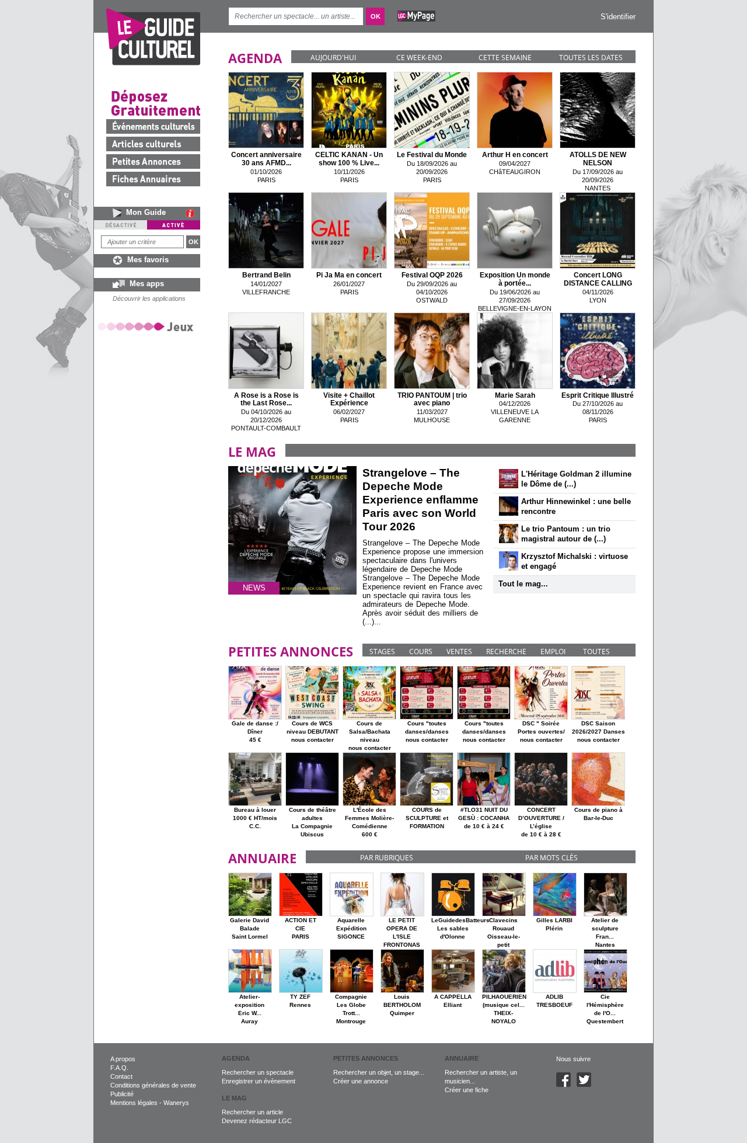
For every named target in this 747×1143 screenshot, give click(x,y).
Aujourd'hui (333, 57)
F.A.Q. (119, 1067)
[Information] (193, 213)
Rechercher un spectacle (258, 1072)
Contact (121, 1076)
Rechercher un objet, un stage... (378, 1072)
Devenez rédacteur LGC (257, 1120)
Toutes (596, 651)
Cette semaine (505, 57)
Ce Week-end (419, 57)
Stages (382, 651)
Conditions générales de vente (153, 1085)
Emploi (553, 651)
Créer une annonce (360, 1081)
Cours (420, 651)
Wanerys (176, 1102)
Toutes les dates (591, 57)
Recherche (506, 651)
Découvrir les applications (149, 298)
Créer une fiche (466, 1089)
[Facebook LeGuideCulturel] (566, 1084)
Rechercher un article (252, 1112)
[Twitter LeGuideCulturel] (587, 1084)
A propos (122, 1058)
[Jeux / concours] (147, 326)
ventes (459, 651)
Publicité (122, 1093)
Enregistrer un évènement (258, 1081)
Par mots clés (551, 858)
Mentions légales (134, 1102)
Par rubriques (386, 858)
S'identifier (618, 16)
